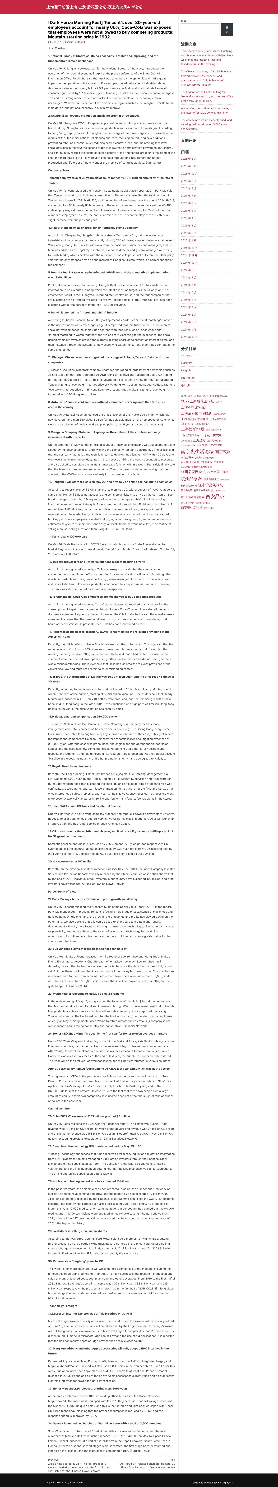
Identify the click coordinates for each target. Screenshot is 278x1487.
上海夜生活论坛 (187, 424)
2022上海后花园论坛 (197, 401)
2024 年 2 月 (189, 322)
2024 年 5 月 (189, 299)
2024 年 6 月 (189, 292)
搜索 (183, 21)
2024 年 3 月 (189, 314)
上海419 (219, 402)
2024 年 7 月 (188, 284)
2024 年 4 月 (189, 307)
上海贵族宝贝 (186, 441)
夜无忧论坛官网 (190, 462)
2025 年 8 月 (189, 188)
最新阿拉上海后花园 (201, 466)
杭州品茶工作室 (218, 472)
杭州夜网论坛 (211, 479)
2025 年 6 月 (189, 203)
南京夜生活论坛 (197, 451)
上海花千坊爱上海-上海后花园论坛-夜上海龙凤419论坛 (94, 7)
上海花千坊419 (213, 429)
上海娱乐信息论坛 (202, 424)
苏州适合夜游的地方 (192, 497)
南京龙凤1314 (208, 458)
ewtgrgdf (80, 42)
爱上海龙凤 (186, 490)
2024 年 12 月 (189, 247)
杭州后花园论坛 (193, 472)
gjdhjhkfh (186, 362)
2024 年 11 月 (189, 255)
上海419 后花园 (193, 407)
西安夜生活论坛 (191, 507)
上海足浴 (199, 440)
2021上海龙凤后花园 (215, 395)
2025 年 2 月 (189, 233)
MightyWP (227, 1482)
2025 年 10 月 (189, 173)
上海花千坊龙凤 (211, 435)
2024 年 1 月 (188, 329)
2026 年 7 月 (188, 166)
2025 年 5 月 (189, 210)
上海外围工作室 (218, 419)
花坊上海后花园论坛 (204, 490)
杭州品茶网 (191, 478)
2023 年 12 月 (189, 337)
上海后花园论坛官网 (194, 419)
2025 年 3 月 (189, 225)
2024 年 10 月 (189, 262)
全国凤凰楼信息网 (188, 445)
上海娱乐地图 (192, 429)
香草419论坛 (209, 508)
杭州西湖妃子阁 (189, 485)
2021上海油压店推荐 (191, 396)
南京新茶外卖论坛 (191, 457)
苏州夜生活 (220, 491)
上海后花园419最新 (196, 413)
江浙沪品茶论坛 (210, 485)
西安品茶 (215, 496)
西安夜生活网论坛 (203, 503)
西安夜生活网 (188, 503)
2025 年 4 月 (189, 218)
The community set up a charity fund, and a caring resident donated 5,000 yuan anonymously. (206, 124)
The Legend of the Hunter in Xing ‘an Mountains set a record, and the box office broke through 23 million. (207, 96)
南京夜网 (223, 451)
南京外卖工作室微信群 (209, 445)
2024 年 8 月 (189, 277)
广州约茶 (218, 462)
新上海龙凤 (185, 467)
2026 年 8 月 (189, 158)
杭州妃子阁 (225, 480)
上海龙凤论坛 (214, 440)
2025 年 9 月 (189, 181)
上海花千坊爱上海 (190, 435)
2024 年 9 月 (189, 270)
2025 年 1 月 (188, 240)
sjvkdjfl (185, 385)
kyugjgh (186, 370)
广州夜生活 (206, 462)
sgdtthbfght (188, 377)
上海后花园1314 (219, 414)
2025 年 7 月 (188, 195)
